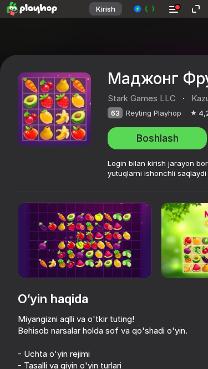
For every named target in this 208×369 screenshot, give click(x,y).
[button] (144, 8)
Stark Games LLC (142, 98)
